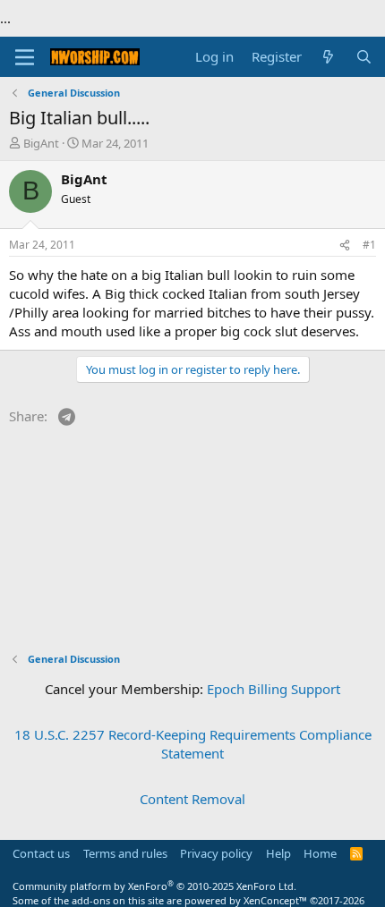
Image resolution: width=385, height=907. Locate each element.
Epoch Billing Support (273, 689)
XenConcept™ (275, 900)
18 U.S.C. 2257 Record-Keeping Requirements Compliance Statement (193, 743)
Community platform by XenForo (154, 886)
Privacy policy (216, 853)
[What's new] (328, 56)
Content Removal (192, 799)
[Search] (363, 56)
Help (278, 853)
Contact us (41, 853)
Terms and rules (125, 853)
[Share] (344, 245)
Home (320, 853)
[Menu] (25, 57)
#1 (369, 244)
